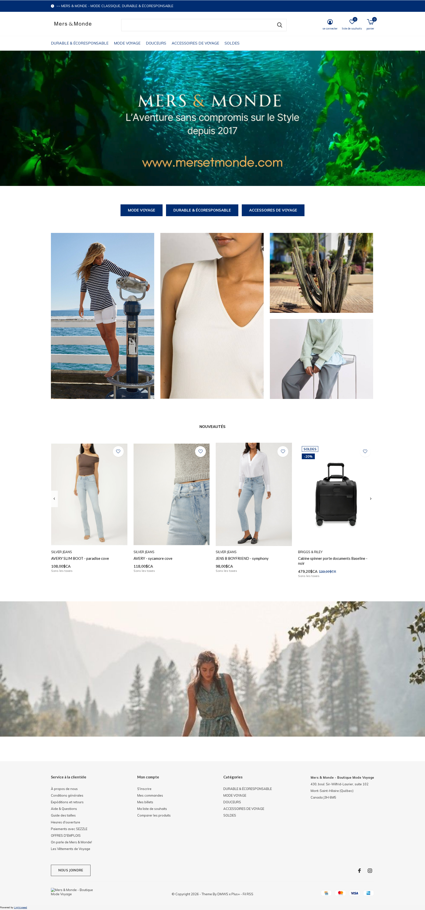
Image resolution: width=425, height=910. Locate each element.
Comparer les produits (154, 815)
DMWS (222, 894)
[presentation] (54, 498)
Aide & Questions (64, 809)
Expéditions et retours (67, 802)
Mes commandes (150, 795)
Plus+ (235, 894)
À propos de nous (64, 789)
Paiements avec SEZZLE (69, 829)
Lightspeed (20, 907)
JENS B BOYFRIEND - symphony (242, 558)
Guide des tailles (63, 815)
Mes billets (145, 802)
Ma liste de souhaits (152, 809)
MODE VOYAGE (127, 43)
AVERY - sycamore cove (153, 558)
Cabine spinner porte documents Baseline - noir (332, 561)
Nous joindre (70, 870)
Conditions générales (67, 795)
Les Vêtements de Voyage (70, 849)
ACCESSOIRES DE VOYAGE (195, 43)
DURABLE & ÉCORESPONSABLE (79, 43)
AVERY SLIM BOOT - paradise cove (80, 558)
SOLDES (232, 43)
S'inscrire (144, 789)
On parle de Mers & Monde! (71, 842)
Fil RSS (248, 894)
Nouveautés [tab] (212, 426)
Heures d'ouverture (65, 822)
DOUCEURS (156, 43)
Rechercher (280, 25)
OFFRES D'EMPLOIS (66, 835)
